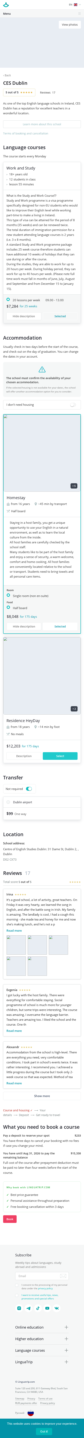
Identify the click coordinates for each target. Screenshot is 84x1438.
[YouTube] (47, 1308)
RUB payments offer (26, 1403)
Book (9, 1219)
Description (24, 756)
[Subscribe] (63, 1276)
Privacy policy (47, 1403)
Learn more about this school (42, 124)
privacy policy (45, 1288)
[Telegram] (28, 1308)
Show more (42, 1096)
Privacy (31, 1398)
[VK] (57, 1308)
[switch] (42, 404)
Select (60, 756)
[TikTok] (38, 1308)
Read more (14, 930)
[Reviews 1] (16, 945)
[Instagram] (19, 1308)
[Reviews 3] (58, 945)
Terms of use (45, 1398)
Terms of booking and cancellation (25, 133)
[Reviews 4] (16, 966)
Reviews (47, 92)
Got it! (44, 1431)
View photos (70, 24)
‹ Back (7, 75)
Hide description (24, 316)
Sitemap (19, 1398)
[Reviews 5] (37, 966)
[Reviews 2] (37, 945)
